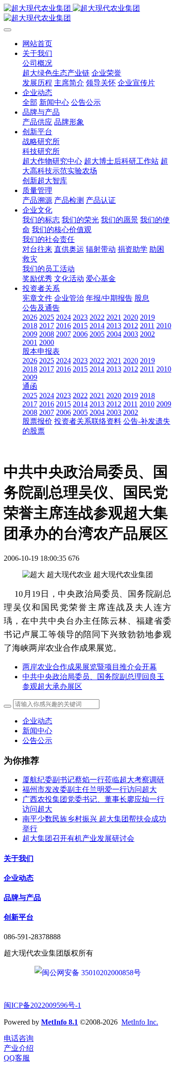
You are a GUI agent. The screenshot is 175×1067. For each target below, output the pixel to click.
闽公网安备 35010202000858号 (91, 973)
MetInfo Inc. (139, 1022)
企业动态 (37, 721)
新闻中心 (37, 731)
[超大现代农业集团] (87, 13)
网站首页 (37, 44)
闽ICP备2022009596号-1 (42, 1005)
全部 (29, 102)
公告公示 (37, 740)
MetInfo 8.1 (59, 1022)
